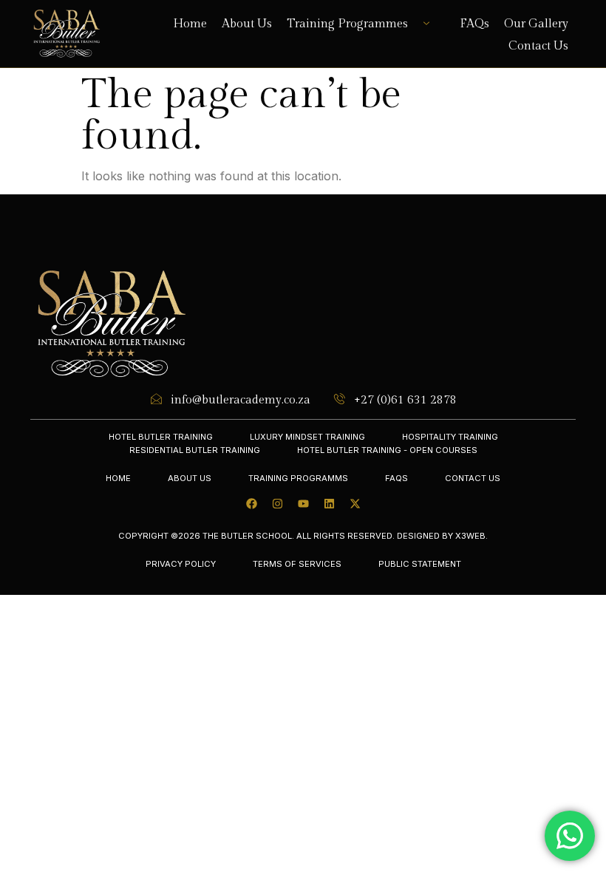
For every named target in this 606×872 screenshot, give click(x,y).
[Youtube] (303, 504)
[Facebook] (251, 504)
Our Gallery (536, 24)
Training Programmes (347, 24)
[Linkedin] (329, 504)
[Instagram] (277, 504)
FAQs (474, 24)
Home (190, 24)
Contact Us (538, 45)
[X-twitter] (355, 504)
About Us (247, 24)
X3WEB (470, 536)
